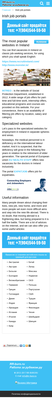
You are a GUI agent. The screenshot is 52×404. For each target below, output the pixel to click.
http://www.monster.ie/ (15, 65)
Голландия (14, 294)
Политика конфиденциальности (26, 394)
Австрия (13, 266)
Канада (12, 321)
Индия (12, 303)
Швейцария (34, 317)
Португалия (34, 289)
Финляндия (34, 307)
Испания (13, 312)
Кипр (11, 326)
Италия (12, 317)
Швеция (32, 321)
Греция (12, 289)
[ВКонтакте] (21, 345)
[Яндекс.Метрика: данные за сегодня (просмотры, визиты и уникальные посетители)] (26, 383)
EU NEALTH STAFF (20, 160)
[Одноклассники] (26, 345)
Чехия (31, 312)
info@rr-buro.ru (29, 376)
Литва (31, 266)
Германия (13, 285)
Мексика (33, 271)
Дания (12, 298)
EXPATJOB (20, 171)
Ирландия (13, 307)
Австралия (14, 262)
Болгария (13, 276)
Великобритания (17, 280)
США (31, 294)
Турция (32, 298)
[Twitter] (23, 345)
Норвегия (33, 276)
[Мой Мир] (29, 345)
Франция (33, 303)
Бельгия (13, 271)
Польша (32, 285)
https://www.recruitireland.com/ (20, 61)
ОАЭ (31, 280)
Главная (6, 10)
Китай (31, 262)
